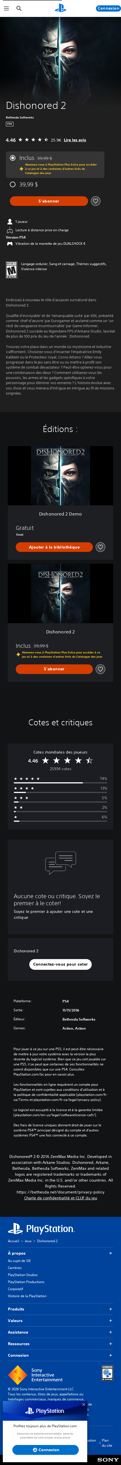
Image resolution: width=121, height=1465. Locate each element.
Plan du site (107, 1443)
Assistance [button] (18, 1332)
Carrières (15, 1267)
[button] (60, 964)
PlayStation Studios (23, 1274)
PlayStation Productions (26, 1281)
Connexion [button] (18, 1355)
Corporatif (15, 1288)
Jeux (28, 1241)
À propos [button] (17, 1253)
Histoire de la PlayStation (27, 1296)
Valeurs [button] (15, 1320)
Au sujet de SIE (19, 1260)
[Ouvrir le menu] (6, 8)
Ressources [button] (19, 1343)
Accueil (13, 1241)
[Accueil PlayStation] (60, 8)
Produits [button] (16, 1309)
